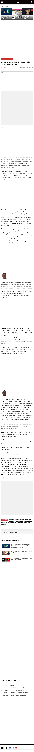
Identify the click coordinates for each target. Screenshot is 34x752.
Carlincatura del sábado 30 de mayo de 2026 (17, 17)
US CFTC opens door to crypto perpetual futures (14, 695)
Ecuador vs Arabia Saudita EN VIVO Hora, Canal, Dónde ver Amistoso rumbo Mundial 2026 (21, 546)
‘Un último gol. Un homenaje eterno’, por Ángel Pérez (15, 692)
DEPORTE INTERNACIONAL (7, 58)
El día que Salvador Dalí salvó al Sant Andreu (13, 690)
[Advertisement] (17, 39)
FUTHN (4, 67)
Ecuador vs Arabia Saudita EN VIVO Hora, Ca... (6, 17)
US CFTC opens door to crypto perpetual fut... (26, 17)
